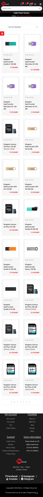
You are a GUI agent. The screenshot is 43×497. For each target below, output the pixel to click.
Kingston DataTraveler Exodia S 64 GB (9, 307)
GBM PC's (32, 422)
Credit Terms (10, 441)
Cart (10, 425)
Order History (10, 428)
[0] (26, 4)
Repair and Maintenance (11, 451)
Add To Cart (9, 51)
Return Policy (10, 448)
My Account (11, 419)
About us (32, 419)
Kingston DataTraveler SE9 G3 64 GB (31, 146)
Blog (32, 425)
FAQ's (32, 431)
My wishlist (11, 422)
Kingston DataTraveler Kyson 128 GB (30, 266)
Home (14, 16)
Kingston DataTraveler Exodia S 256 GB (10, 266)
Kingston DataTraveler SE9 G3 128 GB (10, 186)
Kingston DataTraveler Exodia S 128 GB (10, 61)
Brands (32, 428)
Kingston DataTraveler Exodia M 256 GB (31, 226)
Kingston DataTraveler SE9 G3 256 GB (31, 186)
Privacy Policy (10, 454)
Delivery (10, 444)
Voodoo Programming (29, 493)
